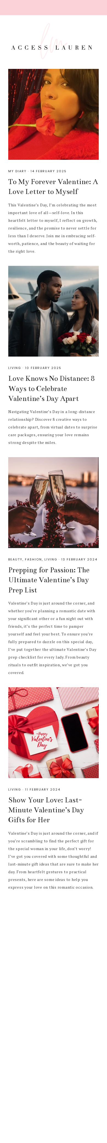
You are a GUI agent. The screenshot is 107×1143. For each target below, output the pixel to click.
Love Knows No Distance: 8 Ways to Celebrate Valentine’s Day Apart (51, 388)
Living (14, 368)
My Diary (17, 171)
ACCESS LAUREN (53, 41)
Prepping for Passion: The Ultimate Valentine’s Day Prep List (48, 580)
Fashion (33, 559)
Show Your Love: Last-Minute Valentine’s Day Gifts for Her (46, 810)
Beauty (15, 559)
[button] (53, 7)
